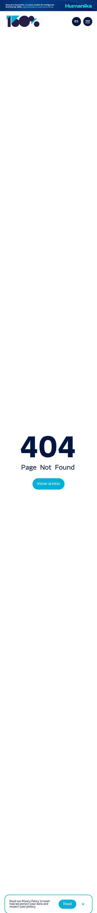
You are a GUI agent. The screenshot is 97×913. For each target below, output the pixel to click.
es (76, 21)
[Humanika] (48, 5)
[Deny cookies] (83, 898)
